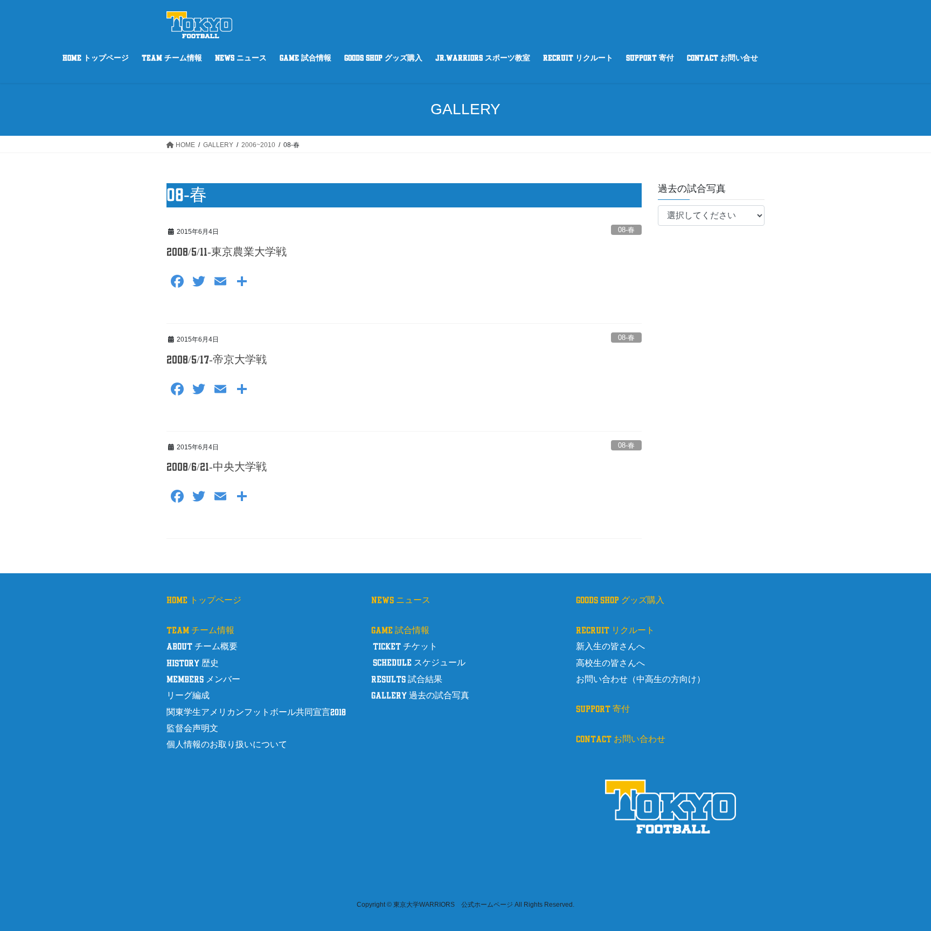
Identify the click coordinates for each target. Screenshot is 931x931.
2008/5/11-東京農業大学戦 (226, 252)
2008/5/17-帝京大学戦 (216, 360)
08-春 (626, 230)
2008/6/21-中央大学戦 (216, 467)
